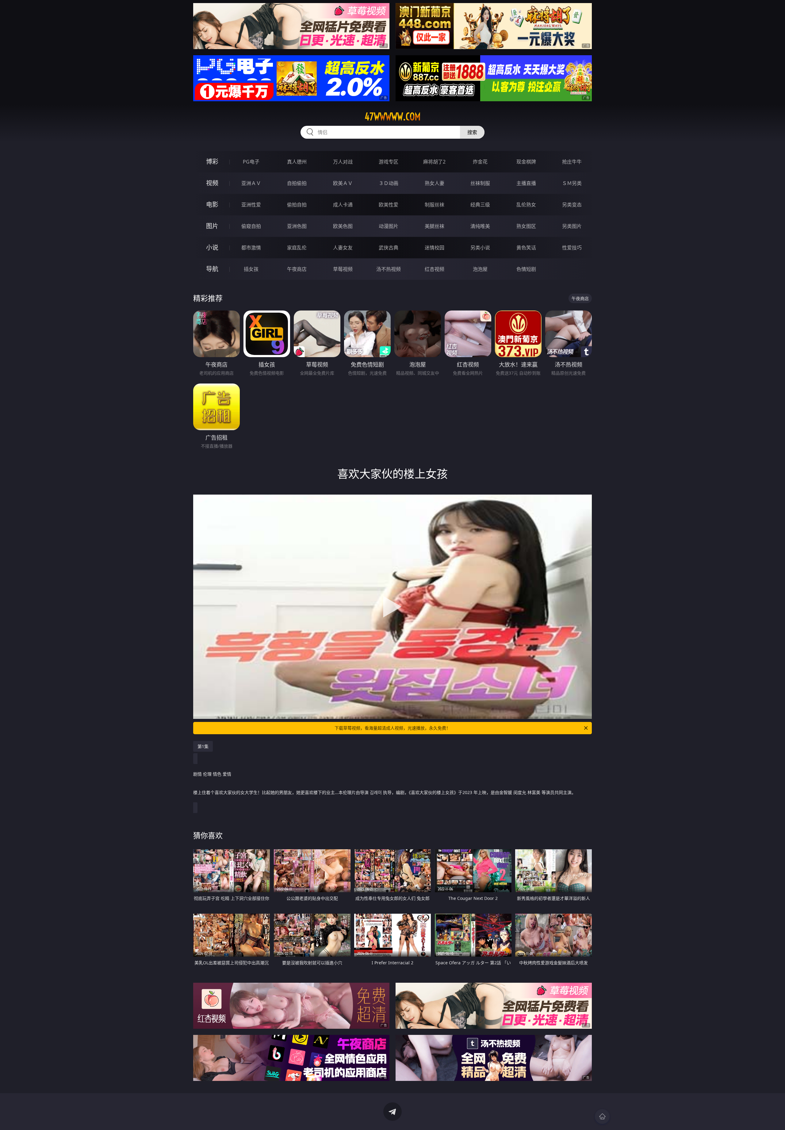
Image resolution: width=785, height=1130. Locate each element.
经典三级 (480, 204)
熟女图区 (526, 226)
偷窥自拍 (251, 226)
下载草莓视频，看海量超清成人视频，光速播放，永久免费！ (392, 728)
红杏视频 (434, 269)
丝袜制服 (480, 183)
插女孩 (251, 269)
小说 (212, 247)
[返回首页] (602, 1116)
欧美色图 (343, 226)
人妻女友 (343, 247)
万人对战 (343, 161)
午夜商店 (297, 269)
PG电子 (251, 161)
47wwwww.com (393, 116)
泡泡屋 (480, 269)
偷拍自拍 (297, 204)
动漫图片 (388, 226)
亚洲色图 (297, 226)
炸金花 (480, 161)
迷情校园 (434, 247)
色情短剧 (526, 269)
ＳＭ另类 (572, 183)
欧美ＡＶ (343, 183)
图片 (212, 226)
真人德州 (297, 161)
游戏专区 (388, 161)
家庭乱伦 (297, 247)
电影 (212, 204)
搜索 (472, 132)
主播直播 (526, 183)
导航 (212, 269)
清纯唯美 (480, 226)
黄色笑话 (526, 247)
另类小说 (480, 247)
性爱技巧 (572, 247)
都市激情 (251, 247)
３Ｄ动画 (388, 183)
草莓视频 (343, 269)
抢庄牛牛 (572, 161)
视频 (212, 183)
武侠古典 (388, 247)
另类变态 (572, 204)
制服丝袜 (434, 204)
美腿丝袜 (434, 226)
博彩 (212, 161)
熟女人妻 (434, 183)
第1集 (203, 746)
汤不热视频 (388, 269)
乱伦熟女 (526, 204)
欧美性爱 (388, 204)
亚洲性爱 (251, 204)
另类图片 (572, 226)
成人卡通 (343, 204)
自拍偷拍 (297, 183)
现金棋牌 (526, 161)
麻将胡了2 (434, 161)
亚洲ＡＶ (251, 183)
